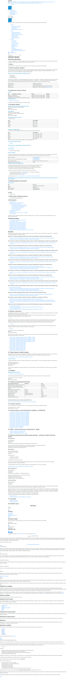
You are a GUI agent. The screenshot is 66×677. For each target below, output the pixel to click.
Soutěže (13, 47)
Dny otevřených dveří (15, 27)
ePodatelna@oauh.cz (36, 157)
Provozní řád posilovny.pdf (16, 209)
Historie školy (14, 41)
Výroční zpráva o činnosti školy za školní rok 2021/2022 (19, 415)
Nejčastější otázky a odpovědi (17, 29)
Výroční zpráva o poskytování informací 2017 (17, 345)
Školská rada (14, 48)
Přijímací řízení (14, 28)
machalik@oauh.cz (36, 158)
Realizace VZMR (14, 46)
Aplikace (9, 0)
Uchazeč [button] (12, 24)
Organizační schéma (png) (14, 100)
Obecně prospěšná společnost (17, 49)
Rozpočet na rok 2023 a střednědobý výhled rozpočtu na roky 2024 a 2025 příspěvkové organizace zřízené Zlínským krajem (31, 267)
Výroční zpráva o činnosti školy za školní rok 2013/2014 (19, 424)
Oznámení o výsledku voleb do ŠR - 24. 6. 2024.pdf (18, 212)
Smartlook (3, 633)
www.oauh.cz (12, 147)
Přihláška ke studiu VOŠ (14, 501)
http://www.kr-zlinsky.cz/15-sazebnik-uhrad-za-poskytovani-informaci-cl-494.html (22, 401)
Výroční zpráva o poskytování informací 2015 (17, 348)
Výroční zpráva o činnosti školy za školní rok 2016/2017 (19, 420)
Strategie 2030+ (12, 211)
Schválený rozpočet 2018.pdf (15, 305)
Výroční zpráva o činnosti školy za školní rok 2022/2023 (19, 414)
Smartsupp (4, 634)
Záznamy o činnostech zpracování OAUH (17, 432)
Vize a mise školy (15, 42)
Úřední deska (14, 40)
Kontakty (11, 143)
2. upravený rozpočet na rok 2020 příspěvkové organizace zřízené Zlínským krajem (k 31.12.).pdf (26, 290)
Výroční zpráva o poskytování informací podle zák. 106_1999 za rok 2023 (22, 339)
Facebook (3, 628)
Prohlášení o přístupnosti (12, 515)
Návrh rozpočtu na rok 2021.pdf (15, 287)
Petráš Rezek (13, 636)
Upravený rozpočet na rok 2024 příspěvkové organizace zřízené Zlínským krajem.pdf (24, 248)
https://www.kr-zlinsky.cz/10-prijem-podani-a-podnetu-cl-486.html (21, 356)
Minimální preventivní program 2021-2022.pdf (18, 224)
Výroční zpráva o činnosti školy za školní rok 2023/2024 (19, 413)
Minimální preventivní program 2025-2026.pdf (18, 228)
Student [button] (12, 30)
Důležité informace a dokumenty (17, 34)
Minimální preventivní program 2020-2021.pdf (17, 223)
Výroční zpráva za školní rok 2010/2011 (16, 427)
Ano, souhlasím (29, 544)
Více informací (2, 576)
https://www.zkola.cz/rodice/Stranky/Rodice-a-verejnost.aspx (20, 496)
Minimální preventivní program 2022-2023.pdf (18, 225)
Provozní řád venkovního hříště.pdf (18, 207)
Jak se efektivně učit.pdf (14, 221)
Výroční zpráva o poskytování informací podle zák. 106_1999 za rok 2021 (22, 341)
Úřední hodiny (10, 513)
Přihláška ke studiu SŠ (13, 500)
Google (3, 629)
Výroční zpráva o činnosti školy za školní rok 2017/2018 (19, 419)
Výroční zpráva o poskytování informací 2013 (17, 350)
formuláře (62, 593)
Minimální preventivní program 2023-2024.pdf (18, 226)
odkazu (40, 669)
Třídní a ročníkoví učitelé (16, 33)
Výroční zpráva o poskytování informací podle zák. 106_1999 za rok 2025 (22, 337)
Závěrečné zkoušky (15, 35)
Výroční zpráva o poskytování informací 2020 (18, 342)
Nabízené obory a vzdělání (16, 26)
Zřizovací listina (12, 201)
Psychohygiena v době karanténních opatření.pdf (18, 222)
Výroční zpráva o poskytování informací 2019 (17, 343)
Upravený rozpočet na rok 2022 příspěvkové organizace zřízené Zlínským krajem (24, 268)
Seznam (3, 632)
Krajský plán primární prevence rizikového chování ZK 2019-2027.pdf (21, 229)
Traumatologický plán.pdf (14, 210)
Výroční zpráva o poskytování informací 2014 (17, 349)
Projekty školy (14, 45)
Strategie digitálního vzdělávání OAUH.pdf (19, 206)
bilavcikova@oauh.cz (36, 159)
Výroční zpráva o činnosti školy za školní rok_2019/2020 (19, 417)
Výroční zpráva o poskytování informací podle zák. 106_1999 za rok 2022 (22, 340)
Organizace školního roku (16, 32)
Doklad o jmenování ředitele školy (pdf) (16, 202)
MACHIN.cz (34, 533)
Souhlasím (7, 576)
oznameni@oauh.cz (24, 173)
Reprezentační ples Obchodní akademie (18, 50)
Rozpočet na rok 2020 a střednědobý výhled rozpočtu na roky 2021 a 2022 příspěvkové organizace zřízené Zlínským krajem (31, 294)
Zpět (1, 637)
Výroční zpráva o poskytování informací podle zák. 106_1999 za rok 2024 (22, 338)
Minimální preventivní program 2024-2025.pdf (18, 227)
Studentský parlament (15, 37)
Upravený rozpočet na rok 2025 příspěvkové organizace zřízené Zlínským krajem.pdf (24, 239)
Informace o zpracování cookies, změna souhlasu (18, 433)
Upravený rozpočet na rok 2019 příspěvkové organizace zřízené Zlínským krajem (24, 295)
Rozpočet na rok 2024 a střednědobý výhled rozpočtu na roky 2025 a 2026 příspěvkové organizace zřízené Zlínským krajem (31, 256)
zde (43, 593)
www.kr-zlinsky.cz (49, 87)
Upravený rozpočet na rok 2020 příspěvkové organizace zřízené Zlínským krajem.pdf (24, 289)
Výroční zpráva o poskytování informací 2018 (17, 344)
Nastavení (37, 544)
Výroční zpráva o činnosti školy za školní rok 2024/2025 (19, 412)
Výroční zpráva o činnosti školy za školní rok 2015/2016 (19, 421)
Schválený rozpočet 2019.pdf (15, 308)
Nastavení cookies (21, 533)
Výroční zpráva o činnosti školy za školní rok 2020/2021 (19, 416)
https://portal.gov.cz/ (13, 495)
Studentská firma (14, 36)
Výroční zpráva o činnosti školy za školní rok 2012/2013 (19, 425)
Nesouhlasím (34, 544)
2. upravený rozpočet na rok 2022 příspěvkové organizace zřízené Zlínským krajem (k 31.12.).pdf (26, 266)
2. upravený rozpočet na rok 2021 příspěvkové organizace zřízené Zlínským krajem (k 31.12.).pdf (26, 279)
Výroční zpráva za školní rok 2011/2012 (16, 426)
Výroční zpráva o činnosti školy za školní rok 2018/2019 (19, 418)
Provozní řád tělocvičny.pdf (16, 208)
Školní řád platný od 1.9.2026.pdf (15, 203)
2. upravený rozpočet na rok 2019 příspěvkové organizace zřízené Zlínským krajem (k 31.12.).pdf (26, 309)
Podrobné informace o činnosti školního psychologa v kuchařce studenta (20, 466)
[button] (34, 39)
